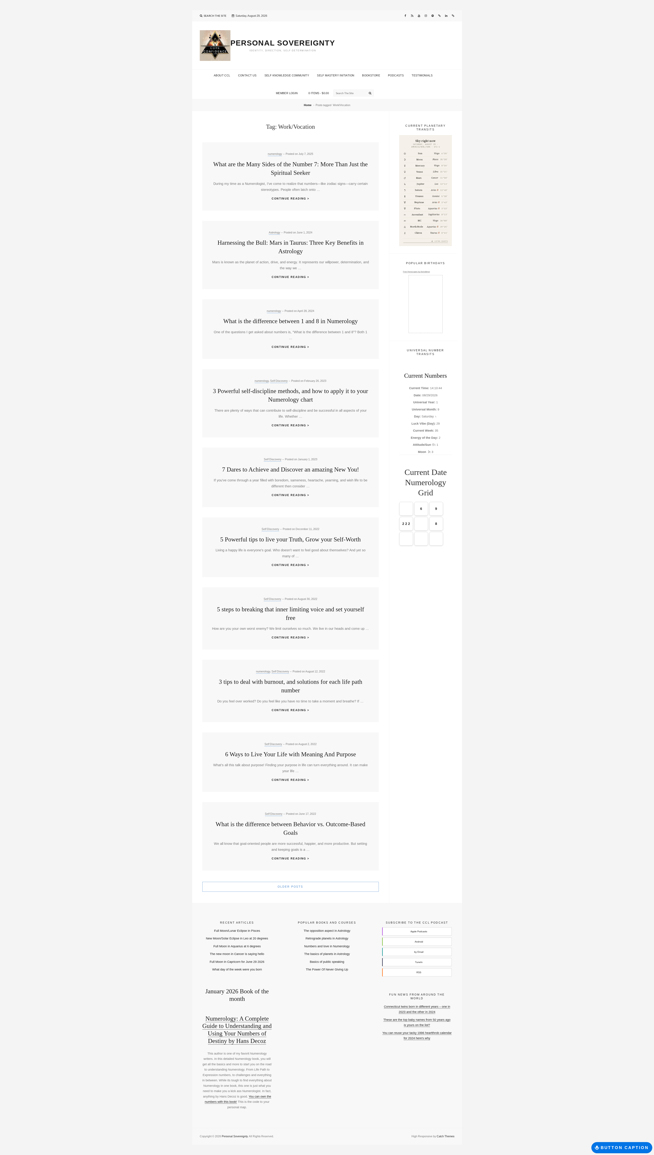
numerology (275, 153)
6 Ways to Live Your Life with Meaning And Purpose (290, 754)
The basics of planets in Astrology (327, 954)
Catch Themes (445, 1136)
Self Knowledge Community (286, 75)
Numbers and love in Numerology (327, 946)
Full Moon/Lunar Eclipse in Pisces (237, 930)
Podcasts (396, 75)
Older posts (290, 886)
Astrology (274, 232)
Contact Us (247, 75)
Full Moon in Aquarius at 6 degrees (237, 946)
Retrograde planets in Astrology (327, 938)
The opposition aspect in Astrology (327, 930)
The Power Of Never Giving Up (327, 969)
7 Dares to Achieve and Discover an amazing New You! (290, 469)
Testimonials (422, 75)
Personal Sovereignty (282, 43)
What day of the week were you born (237, 969)
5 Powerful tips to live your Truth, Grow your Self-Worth (290, 539)
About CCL (222, 75)
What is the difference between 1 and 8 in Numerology (290, 321)
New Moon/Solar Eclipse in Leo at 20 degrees (237, 938)
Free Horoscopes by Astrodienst (416, 272)
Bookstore (371, 75)
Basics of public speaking (327, 961)
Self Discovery (279, 380)
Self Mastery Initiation (335, 75)
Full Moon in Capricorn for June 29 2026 (237, 961)
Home (308, 105)
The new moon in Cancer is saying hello (237, 954)
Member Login (287, 93)
